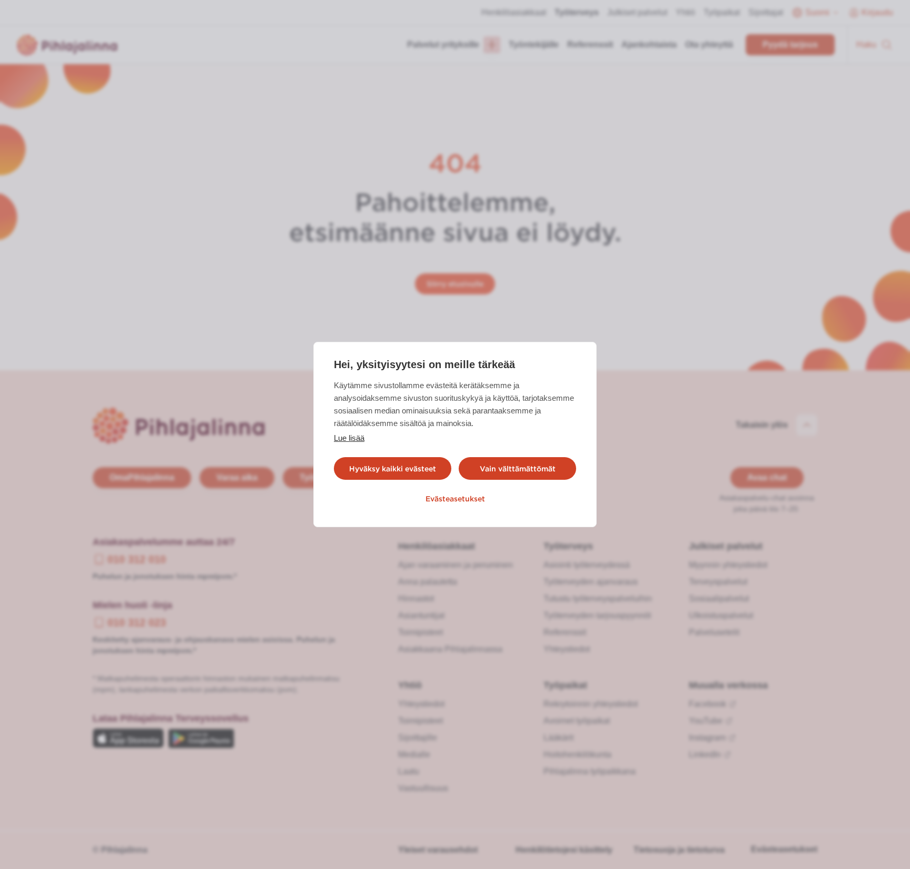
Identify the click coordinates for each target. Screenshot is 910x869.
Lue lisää (349, 437)
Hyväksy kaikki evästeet (392, 469)
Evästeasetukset (455, 499)
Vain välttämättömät (518, 469)
